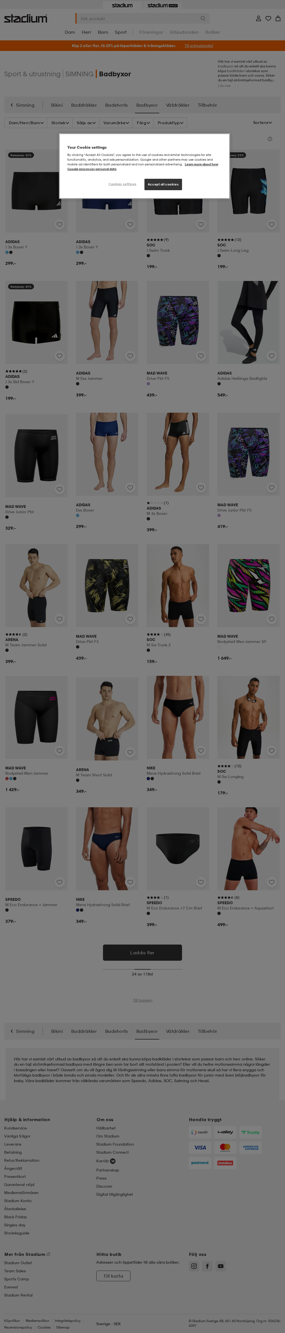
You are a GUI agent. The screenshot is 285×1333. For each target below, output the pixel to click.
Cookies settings (122, 184)
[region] (144, 166)
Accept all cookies (163, 184)
